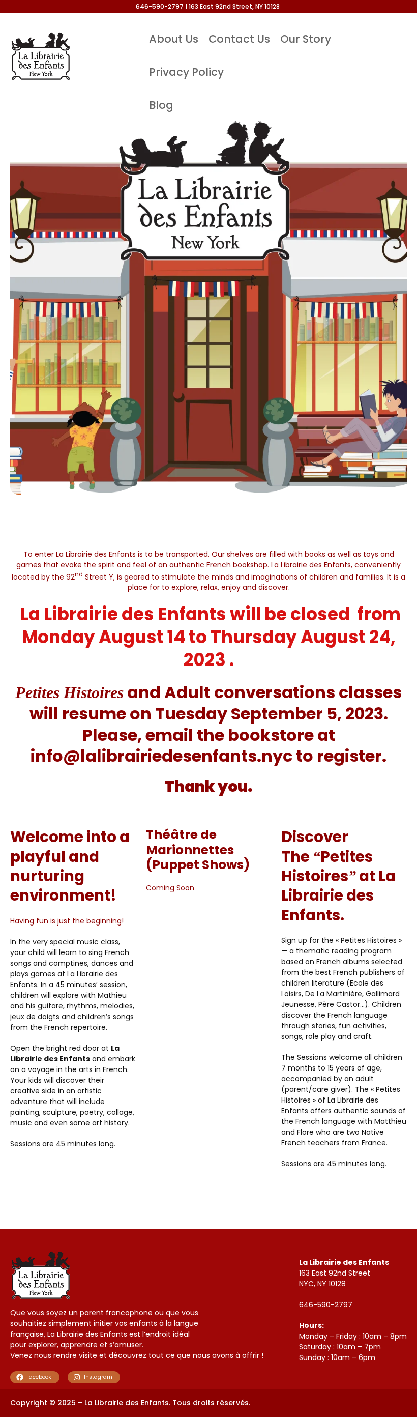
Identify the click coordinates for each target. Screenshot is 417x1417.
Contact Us (239, 39)
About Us (173, 39)
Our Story (305, 39)
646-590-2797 (325, 1304)
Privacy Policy (186, 72)
